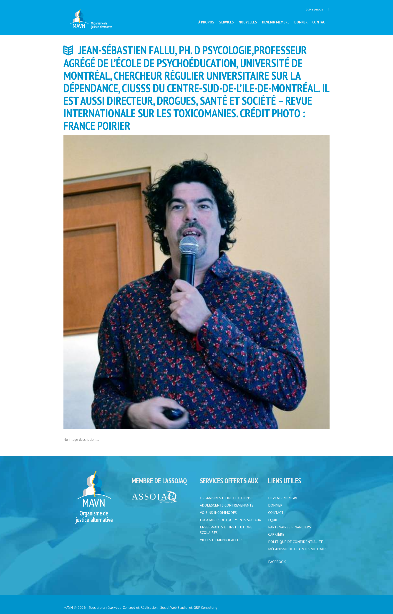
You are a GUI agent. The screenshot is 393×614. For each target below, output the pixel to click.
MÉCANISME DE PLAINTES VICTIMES (297, 549)
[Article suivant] (263, 282)
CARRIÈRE (276, 534)
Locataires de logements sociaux (230, 519)
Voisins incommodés (218, 512)
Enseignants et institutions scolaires (226, 530)
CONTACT (276, 512)
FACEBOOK (277, 561)
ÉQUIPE (274, 519)
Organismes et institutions (225, 498)
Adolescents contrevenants (226, 505)
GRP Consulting (205, 607)
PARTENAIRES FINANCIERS (289, 527)
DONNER (275, 505)
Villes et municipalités (221, 540)
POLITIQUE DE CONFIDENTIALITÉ (295, 541)
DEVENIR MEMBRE (283, 498)
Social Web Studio (173, 607)
